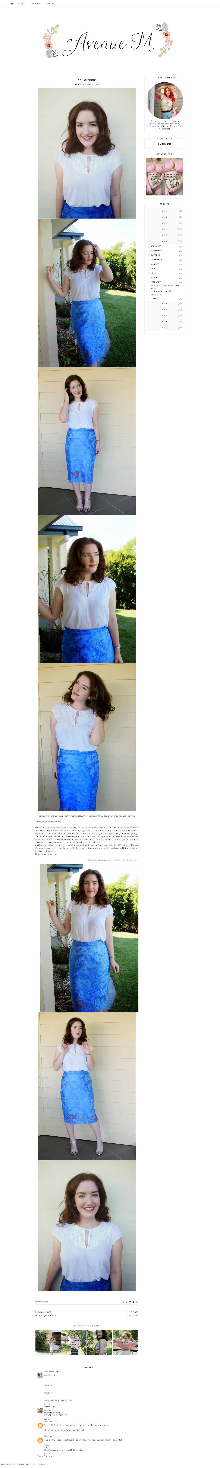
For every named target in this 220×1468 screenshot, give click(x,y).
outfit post (42, 1302)
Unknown (48, 1421)
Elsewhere (36, 4)
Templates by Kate (37, 1464)
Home (11, 4)
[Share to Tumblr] (133, 1302)
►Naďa (47, 1406)
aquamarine (156, 294)
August (155, 264)
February (156, 282)
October (155, 255)
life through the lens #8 (161, 291)
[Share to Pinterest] (130, 1302)
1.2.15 (47, 1404)
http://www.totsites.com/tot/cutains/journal (64, 1430)
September (156, 259)
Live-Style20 (49, 1371)
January (155, 298)
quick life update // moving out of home (165, 286)
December (156, 246)
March (154, 277)
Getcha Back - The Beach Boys (123, 860)
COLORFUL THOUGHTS (55, 1415)
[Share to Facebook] (124, 1302)
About (22, 4)
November (156, 250)
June (153, 273)
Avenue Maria (12, 1464)
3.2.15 (47, 1433)
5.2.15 (47, 1453)
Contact (51, 4)
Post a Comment (45, 1456)
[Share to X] (127, 1302)
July (153, 268)
